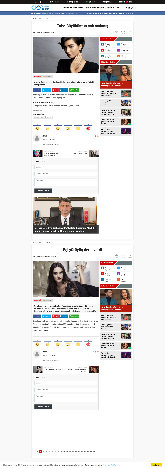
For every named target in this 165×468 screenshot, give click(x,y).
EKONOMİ (73, 7)
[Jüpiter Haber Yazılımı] (40, 7)
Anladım (156, 465)
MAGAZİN (100, 7)
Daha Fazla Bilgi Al (109, 465)
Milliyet (40, 111)
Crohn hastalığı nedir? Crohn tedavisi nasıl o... (61, 13)
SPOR (87, 7)
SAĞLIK (81, 7)
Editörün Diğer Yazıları (49, 139)
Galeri (106, 13)
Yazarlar (91, 13)
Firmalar (126, 13)
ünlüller (49, 117)
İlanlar (132, 13)
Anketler (113, 13)
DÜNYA (117, 7)
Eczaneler (119, 13)
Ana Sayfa (38, 18)
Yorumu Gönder (43, 190)
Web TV (98, 13)
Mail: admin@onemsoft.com (50, 144)
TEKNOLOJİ (110, 7)
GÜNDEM (66, 7)
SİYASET (93, 7)
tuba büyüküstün (39, 117)
